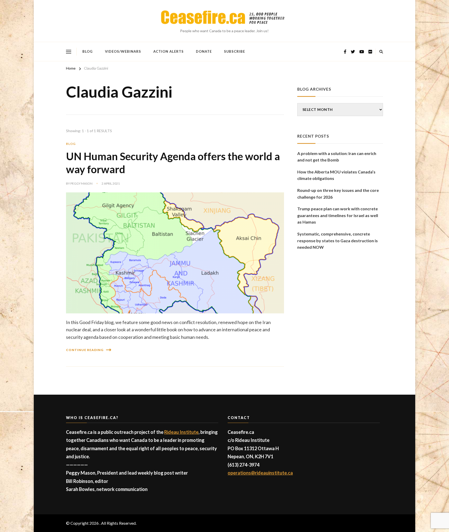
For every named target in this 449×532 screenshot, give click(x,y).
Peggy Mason (81, 183)
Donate (204, 51)
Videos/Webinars (123, 51)
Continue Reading (84, 350)
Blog (87, 51)
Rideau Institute (181, 432)
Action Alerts (168, 51)
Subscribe (234, 51)
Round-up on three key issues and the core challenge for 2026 (338, 193)
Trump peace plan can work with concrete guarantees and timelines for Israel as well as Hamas (337, 215)
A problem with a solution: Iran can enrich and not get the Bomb (336, 157)
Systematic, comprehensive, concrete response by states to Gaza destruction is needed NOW (337, 240)
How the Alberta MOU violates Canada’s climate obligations (336, 175)
